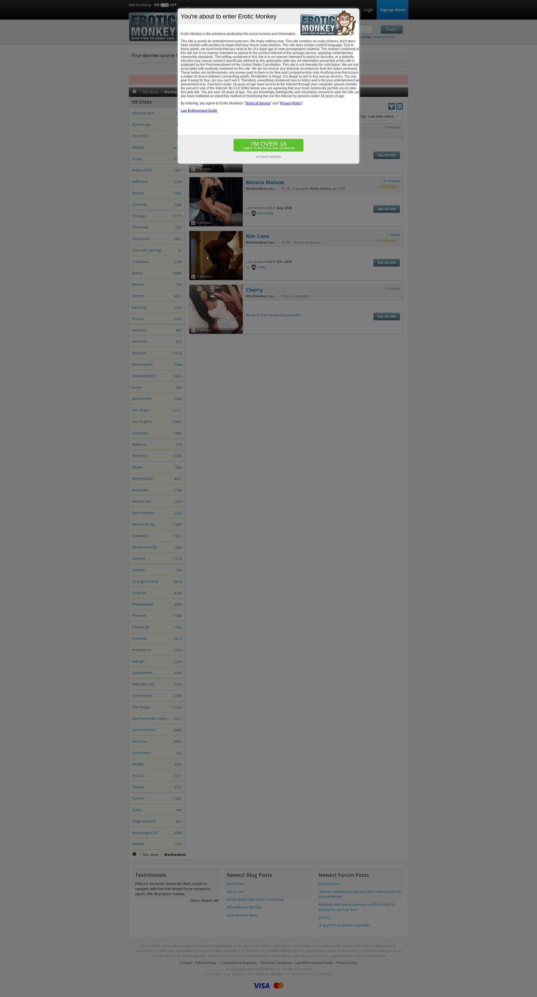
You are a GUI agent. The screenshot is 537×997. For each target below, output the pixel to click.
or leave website (268, 157)
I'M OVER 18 (268, 145)
